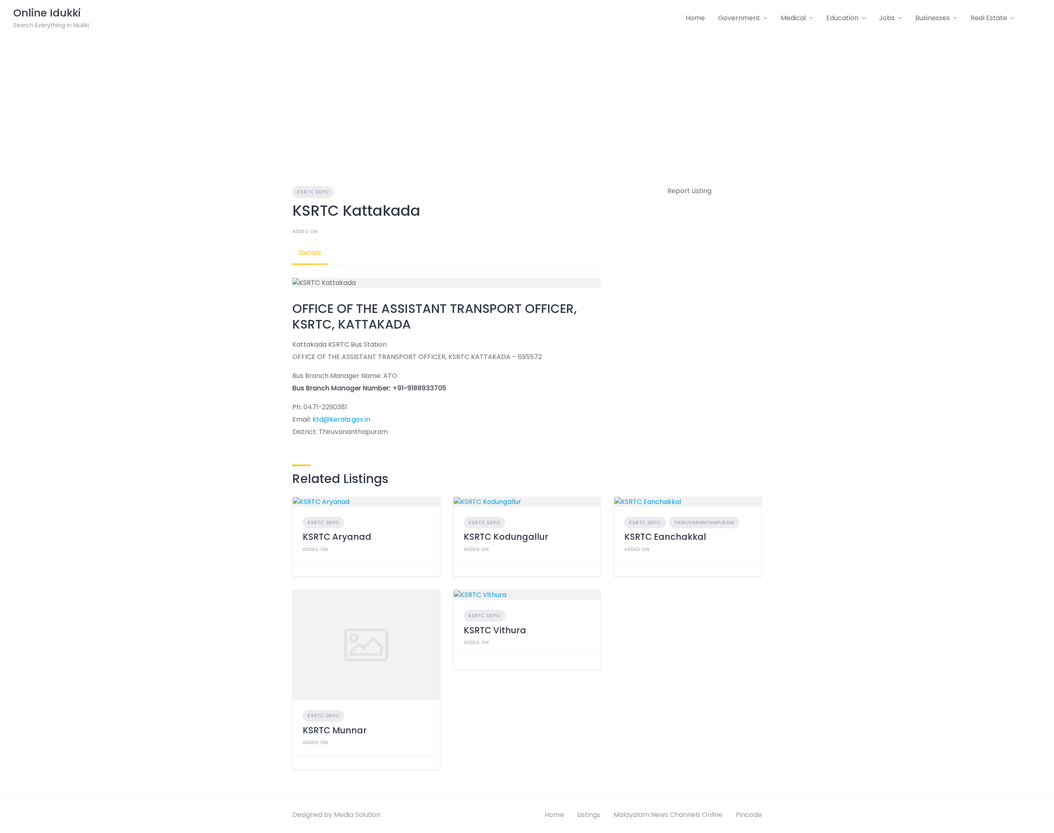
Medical (793, 18)
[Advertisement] (527, 98)
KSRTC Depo (313, 192)
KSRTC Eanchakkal (665, 537)
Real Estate (988, 18)
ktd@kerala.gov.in (341, 419)
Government (739, 18)
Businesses (932, 18)
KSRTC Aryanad (337, 537)
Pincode (749, 814)
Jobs (887, 18)
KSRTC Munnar (335, 730)
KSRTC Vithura (495, 630)
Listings (588, 814)
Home (695, 18)
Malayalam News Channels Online (668, 814)
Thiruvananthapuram (704, 522)
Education (842, 18)
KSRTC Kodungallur (506, 537)
